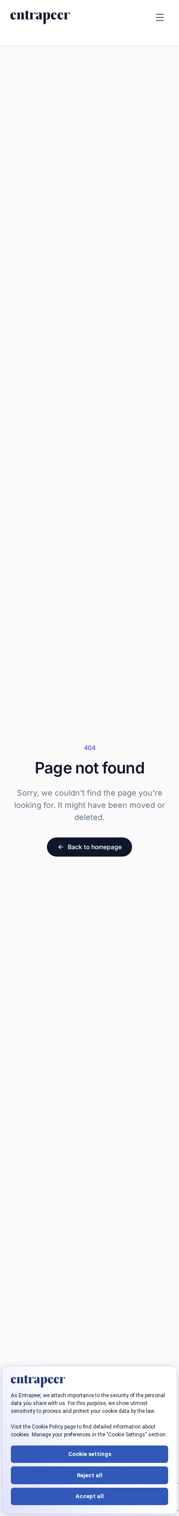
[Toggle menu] (160, 17)
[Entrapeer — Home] (40, 17)
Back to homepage (95, 846)
